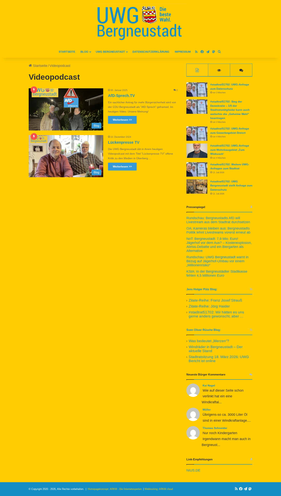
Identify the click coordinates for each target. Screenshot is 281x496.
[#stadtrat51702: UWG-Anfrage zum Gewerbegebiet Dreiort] (196, 133)
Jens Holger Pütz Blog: (201, 289)
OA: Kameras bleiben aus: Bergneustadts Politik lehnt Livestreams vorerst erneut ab (218, 230)
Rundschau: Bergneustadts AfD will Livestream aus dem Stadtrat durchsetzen (218, 220)
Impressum (183, 51)
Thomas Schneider (215, 428)
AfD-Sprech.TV (121, 95)
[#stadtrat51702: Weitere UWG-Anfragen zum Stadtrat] (196, 169)
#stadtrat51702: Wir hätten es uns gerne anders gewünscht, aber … (216, 314)
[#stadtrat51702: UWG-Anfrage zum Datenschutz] (196, 89)
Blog (84, 51)
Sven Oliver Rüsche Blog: (203, 329)
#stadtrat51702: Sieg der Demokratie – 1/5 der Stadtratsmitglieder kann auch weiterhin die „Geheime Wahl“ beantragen (230, 110)
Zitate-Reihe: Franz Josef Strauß (215, 300)
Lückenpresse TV (123, 142)
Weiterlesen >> (122, 119)
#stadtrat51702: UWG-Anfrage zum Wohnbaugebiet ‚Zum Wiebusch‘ (229, 149)
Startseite (67, 51)
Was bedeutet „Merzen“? (209, 341)
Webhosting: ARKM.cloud (159, 489)
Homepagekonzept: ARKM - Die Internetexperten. (115, 489)
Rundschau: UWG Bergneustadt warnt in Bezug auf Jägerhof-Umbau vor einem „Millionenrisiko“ (217, 261)
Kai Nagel (209, 385)
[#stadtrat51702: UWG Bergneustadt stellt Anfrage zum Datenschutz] (196, 186)
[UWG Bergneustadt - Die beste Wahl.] (140, 23)
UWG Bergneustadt (110, 51)
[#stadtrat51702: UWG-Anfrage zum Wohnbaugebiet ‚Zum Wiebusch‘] (196, 150)
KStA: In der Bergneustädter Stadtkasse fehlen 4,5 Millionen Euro (216, 273)
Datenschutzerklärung (150, 51)
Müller (207, 409)
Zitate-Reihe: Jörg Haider (209, 306)
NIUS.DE (193, 470)
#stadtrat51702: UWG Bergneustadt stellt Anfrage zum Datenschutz (231, 185)
